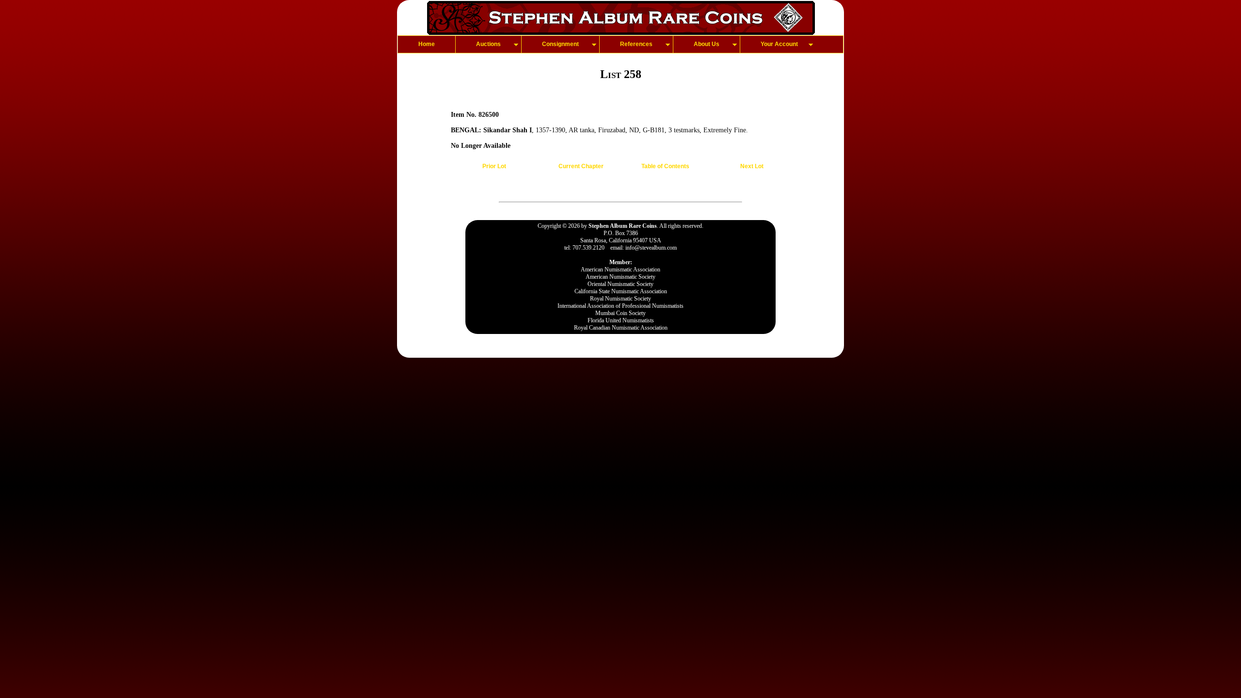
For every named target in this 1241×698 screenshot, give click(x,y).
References (636, 44)
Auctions (488, 44)
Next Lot (752, 166)
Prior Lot (494, 166)
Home (426, 44)
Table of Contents (665, 166)
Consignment (560, 44)
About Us (706, 44)
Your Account (779, 44)
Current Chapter (581, 166)
